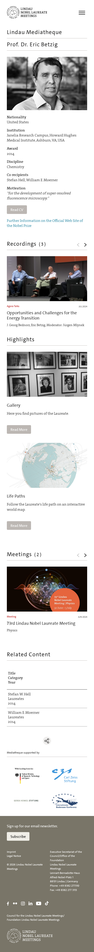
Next (85, 245)
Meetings (24, 554)
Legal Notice (14, 856)
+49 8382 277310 (69, 886)
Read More (18, 429)
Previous (78, 245)
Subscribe (18, 836)
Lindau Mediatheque (34, 32)
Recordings (27, 244)
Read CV (16, 209)
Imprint (11, 852)
